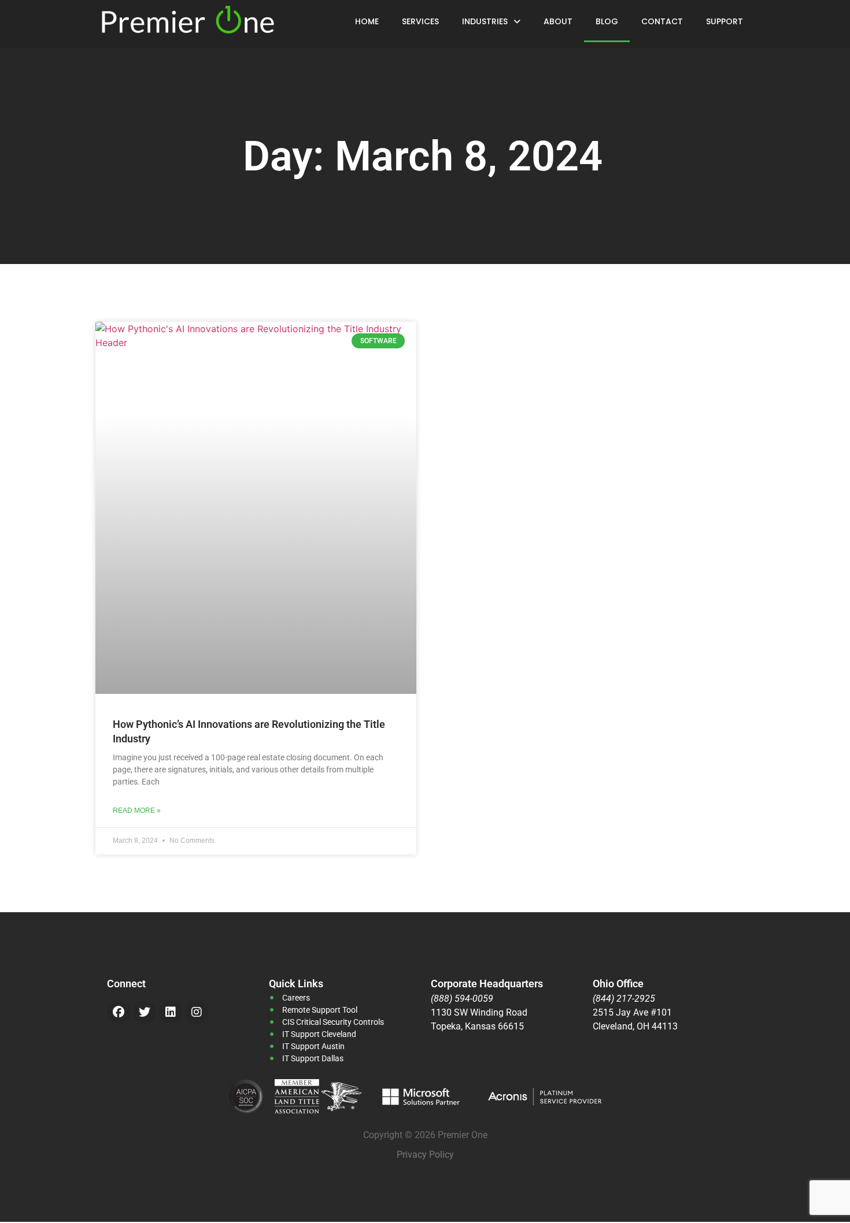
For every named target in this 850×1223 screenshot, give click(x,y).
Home (367, 21)
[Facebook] (118, 1012)
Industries (485, 21)
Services (420, 21)
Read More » (137, 810)
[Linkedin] (170, 1012)
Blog (607, 21)
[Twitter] (144, 1012)
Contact (662, 21)
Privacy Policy (425, 1154)
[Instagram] (196, 1012)
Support (724, 21)
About (558, 21)
